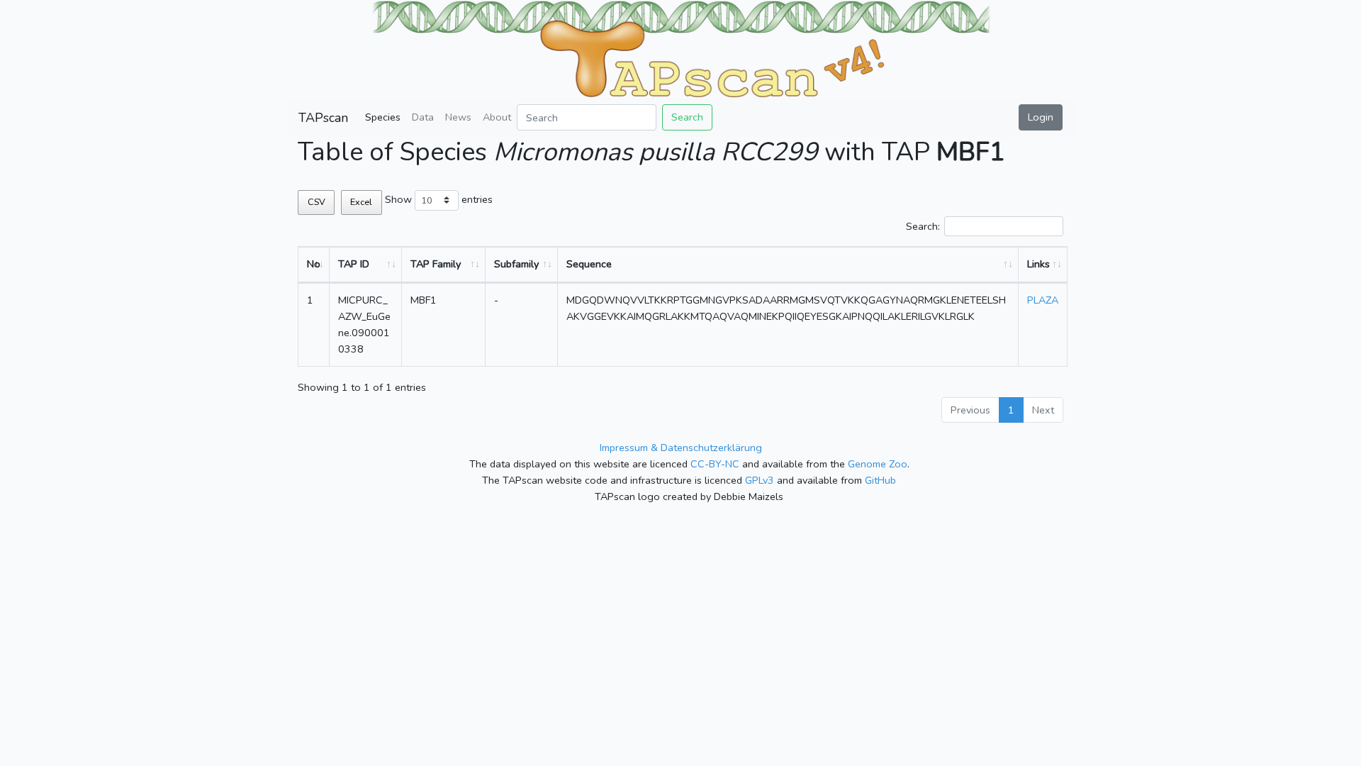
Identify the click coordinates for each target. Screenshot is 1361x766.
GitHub (880, 480)
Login (1040, 117)
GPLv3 (759, 480)
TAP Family (435, 264)
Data (423, 117)
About (497, 117)
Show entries (439, 199)
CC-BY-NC (714, 464)
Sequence (589, 264)
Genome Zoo (877, 464)
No (313, 264)
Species (383, 117)
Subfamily (516, 264)
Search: (923, 226)
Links (1038, 264)
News (458, 117)
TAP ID (353, 264)
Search (687, 117)
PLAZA (1042, 300)
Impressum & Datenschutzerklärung (681, 447)
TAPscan (323, 117)
